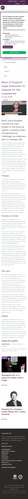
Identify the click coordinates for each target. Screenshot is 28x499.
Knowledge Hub (6, 449)
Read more (4, 385)
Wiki (5, 76)
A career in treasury (10, 62)
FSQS (15, 477)
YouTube (22, 470)
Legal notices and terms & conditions (12, 460)
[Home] (2, 9)
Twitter (9, 470)
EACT (4, 477)
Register (17, 3)
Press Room (5, 458)
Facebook (15, 470)
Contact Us (22, 1)
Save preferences (8, 47)
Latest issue (7, 58)
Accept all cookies (14, 52)
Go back (6, 100)
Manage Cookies (12, 1)
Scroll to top (24, 496)
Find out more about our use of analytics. (14, 29)
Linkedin (3, 470)
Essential (7, 33)
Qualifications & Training (8, 451)
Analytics (7, 39)
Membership (5, 453)
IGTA (9, 477)
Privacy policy (5, 462)
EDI (20, 477)
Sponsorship (5, 457)
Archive (6, 71)
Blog (5, 67)
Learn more (5, 443)
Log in (23, 3)
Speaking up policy (7, 464)
